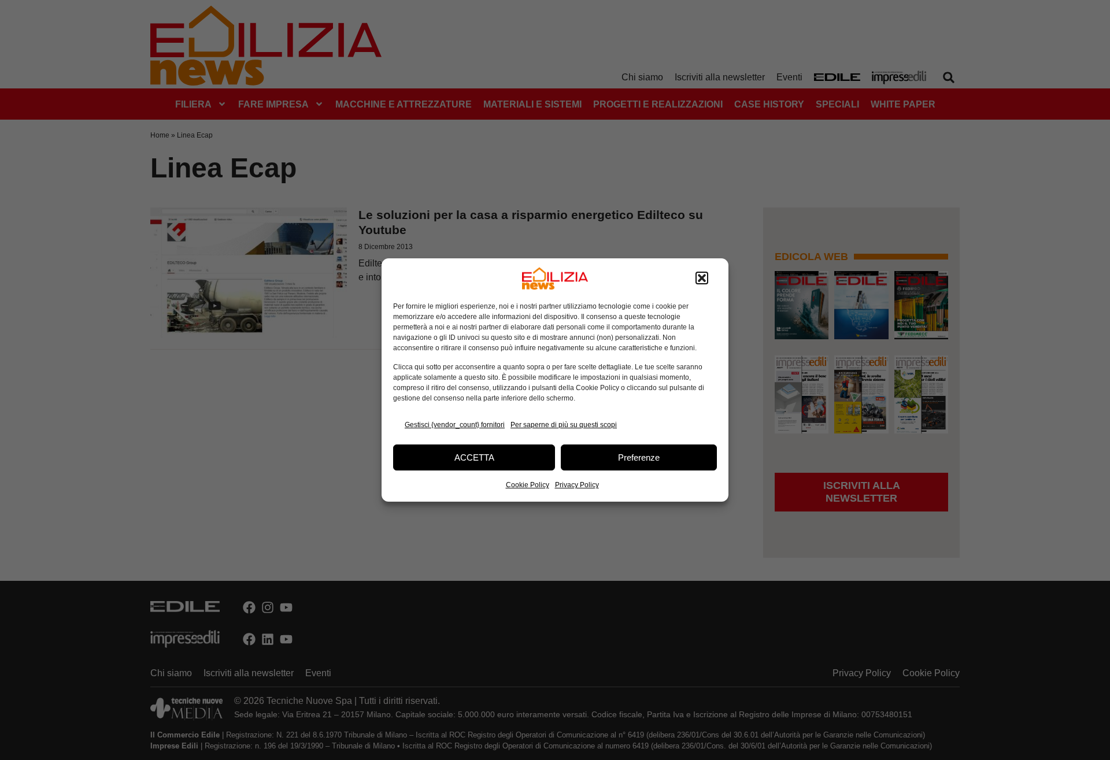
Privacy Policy (577, 485)
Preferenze (639, 457)
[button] (702, 278)
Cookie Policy (527, 485)
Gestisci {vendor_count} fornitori (455, 425)
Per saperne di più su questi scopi (563, 425)
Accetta (474, 457)
